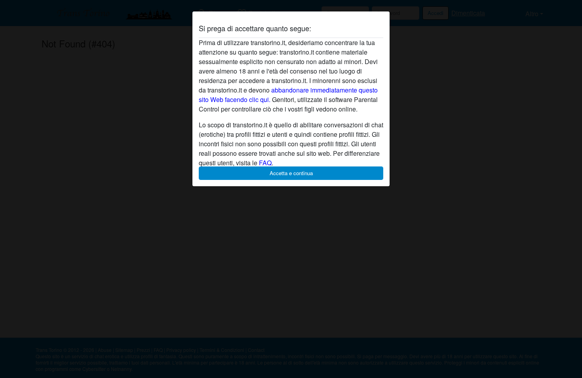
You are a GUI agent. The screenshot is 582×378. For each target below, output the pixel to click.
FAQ (265, 162)
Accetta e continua (291, 173)
